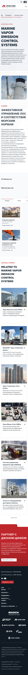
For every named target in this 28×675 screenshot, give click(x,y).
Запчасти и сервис (5, 599)
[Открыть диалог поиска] (21, 2)
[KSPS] (22, 625)
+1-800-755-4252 (17, 575)
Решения (7, 201)
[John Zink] (20, 619)
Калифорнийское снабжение (7, 662)
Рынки (19, 201)
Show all (13, 518)
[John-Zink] (2, 15)
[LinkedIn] (2, 578)
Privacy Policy (15, 664)
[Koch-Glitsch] (8, 625)
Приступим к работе (8, 560)
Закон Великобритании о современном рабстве (11, 666)
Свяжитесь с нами (7, 582)
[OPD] (19, 631)
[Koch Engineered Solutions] (14, 613)
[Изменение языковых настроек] (25, 2)
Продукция (8, 15)
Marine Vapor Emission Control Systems (11, 17)
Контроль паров (18, 15)
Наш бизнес (3, 589)
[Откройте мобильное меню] (26, 6)
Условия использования (6, 664)
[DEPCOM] (6, 620)
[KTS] (9, 631)
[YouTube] (5, 578)
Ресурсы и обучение (8, 606)
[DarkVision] (14, 637)
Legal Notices (17, 662)
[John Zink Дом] (9, 6)
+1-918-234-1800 (16, 572)
